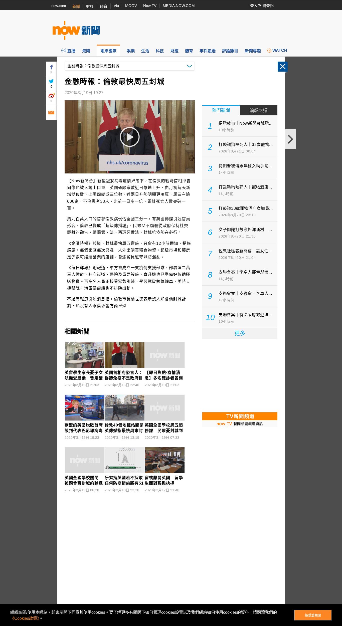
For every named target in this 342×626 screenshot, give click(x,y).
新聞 (76, 6)
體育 (103, 6)
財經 (90, 6)
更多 (239, 333)
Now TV (149, 6)
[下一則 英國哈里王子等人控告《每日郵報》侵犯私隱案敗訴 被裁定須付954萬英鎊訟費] (290, 139)
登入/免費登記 (262, 6)
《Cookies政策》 (24, 618)
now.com (58, 6)
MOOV (131, 6)
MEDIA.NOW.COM (179, 6)
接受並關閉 (313, 615)
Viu (116, 6)
